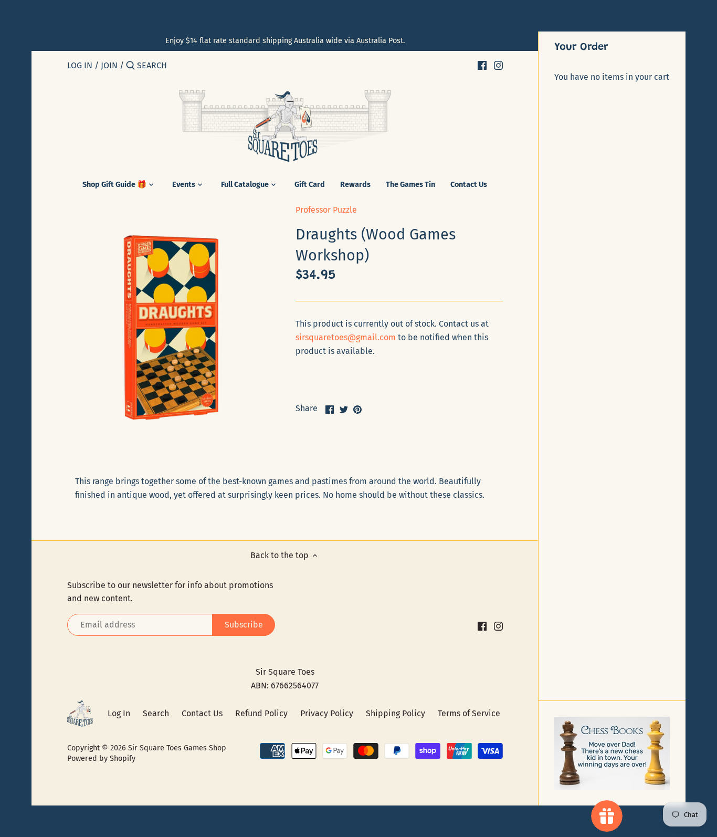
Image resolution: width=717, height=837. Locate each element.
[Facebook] (482, 65)
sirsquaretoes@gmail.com (346, 337)
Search (156, 713)
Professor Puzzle (326, 210)
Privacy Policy (326, 713)
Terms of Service (469, 713)
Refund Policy (261, 713)
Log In (119, 713)
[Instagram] (498, 65)
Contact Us (202, 713)
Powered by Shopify (101, 758)
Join (109, 65)
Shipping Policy (395, 713)
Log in (79, 65)
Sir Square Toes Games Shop (177, 748)
